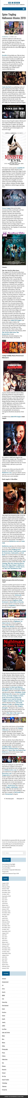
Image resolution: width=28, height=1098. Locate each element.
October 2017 (5, 929)
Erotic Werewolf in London (10, 697)
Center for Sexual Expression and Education (13, 842)
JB (7, 36)
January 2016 (5, 968)
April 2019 (5, 903)
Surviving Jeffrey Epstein (8, 866)
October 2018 (5, 914)
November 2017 (6, 927)
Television (4, 1086)
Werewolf (17, 792)
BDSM (3, 995)
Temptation (12, 605)
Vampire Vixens (19, 701)
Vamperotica (6, 775)
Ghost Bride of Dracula (17, 602)
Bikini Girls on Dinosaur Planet (15, 689)
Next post (19, 798)
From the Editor (6, 868)
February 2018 (6, 922)
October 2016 (5, 951)
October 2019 (5, 894)
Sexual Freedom (5, 1080)
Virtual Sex (4, 1090)
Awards (3, 992)
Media (3, 1036)
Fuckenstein (15, 553)
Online (3, 1046)
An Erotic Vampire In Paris (15, 696)
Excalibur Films (6, 747)
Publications (4, 1059)
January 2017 (5, 946)
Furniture (4, 1012)
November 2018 (6, 913)
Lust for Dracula (16, 699)
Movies (3, 1042)
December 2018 (6, 911)
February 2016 (6, 966)
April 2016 (5, 962)
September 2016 (6, 953)
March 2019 (5, 905)
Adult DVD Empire (16, 320)
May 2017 (4, 938)
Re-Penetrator (6, 553)
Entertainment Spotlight (8, 864)
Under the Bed (6, 87)
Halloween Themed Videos (10, 748)
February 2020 (6, 887)
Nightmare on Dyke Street (16, 567)
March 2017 (5, 942)
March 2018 (5, 920)
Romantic (4, 1069)
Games (3, 1016)
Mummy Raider (19, 704)
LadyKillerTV (20, 168)
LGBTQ (3, 1026)
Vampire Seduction (8, 701)
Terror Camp (6, 208)
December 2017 (6, 925)
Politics (3, 1056)
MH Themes (21, 1096)
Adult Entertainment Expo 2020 (10, 873)
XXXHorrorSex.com (10, 770)
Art (3, 985)
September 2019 (6, 896)
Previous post (10, 798)
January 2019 (5, 909)
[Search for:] (14, 853)
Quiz (3, 1063)
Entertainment (5, 1005)
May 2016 (4, 961)
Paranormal (9, 794)
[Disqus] (14, 821)
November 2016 (6, 950)
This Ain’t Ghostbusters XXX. (13, 568)
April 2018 (5, 918)
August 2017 (5, 933)
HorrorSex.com (6, 773)
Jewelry (3, 1022)
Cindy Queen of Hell (19, 551)
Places (3, 1053)
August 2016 (5, 955)
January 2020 (5, 888)
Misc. (3, 1039)
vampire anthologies (12, 787)
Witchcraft (18, 595)
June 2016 (4, 959)
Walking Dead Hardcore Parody (11, 550)
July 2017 (4, 935)
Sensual (3, 1073)
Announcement (5, 982)
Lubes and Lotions (6, 1032)
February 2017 (6, 944)
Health (3, 1019)
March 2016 (5, 964)
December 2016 (6, 948)
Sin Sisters (5, 690)
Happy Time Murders (8, 626)
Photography (5, 1049)
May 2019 (4, 901)
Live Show (4, 1029)
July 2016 (4, 957)
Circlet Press (11, 785)
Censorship (4, 1002)
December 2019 (6, 890)
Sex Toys (4, 1076)
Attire (3, 989)
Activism (4, 979)
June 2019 (4, 900)
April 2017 (5, 940)
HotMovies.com (6, 472)
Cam (3, 999)
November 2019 (6, 892)
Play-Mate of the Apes (13, 713)
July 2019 (4, 898)
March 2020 (5, 885)
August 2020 (5, 883)
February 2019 (6, 907)
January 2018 (5, 924)
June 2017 (4, 937)
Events (3, 1009)
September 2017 (6, 931)
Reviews (4, 1066)
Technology (4, 1083)
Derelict (4, 55)
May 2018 (4, 916)
